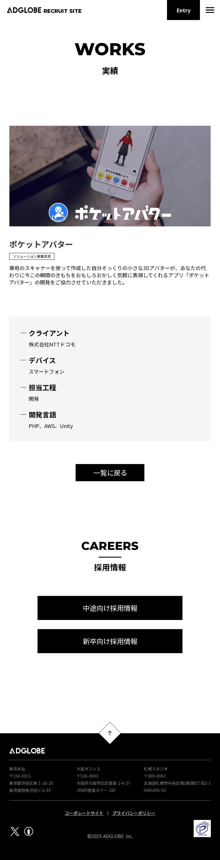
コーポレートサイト (84, 813)
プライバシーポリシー (133, 813)
